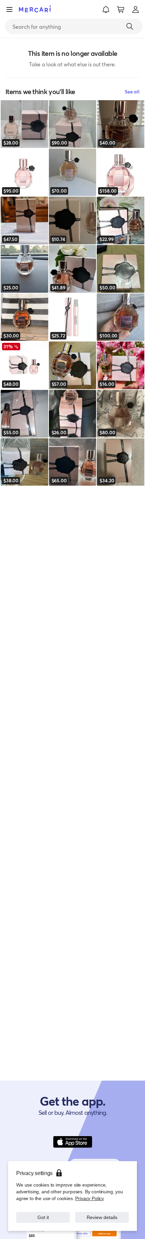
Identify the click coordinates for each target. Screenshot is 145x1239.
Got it (43, 1217)
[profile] (135, 9)
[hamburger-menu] (9, 9)
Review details (102, 1217)
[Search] (130, 26)
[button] (106, 9)
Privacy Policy (89, 1198)
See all (132, 91)
